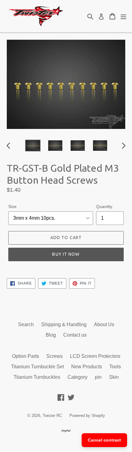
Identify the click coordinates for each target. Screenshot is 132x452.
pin (98, 377)
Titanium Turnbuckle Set (37, 366)
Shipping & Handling (64, 324)
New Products (86, 366)
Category (77, 377)
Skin (114, 377)
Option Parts (25, 356)
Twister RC (52, 415)
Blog (51, 335)
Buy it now (66, 254)
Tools (115, 366)
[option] (32, 145)
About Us (104, 324)
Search (26, 324)
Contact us (75, 335)
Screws (54, 356)
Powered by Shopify (87, 415)
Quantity (104, 206)
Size (12, 206)
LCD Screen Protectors (95, 356)
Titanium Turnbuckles (37, 377)
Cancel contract (104, 440)
